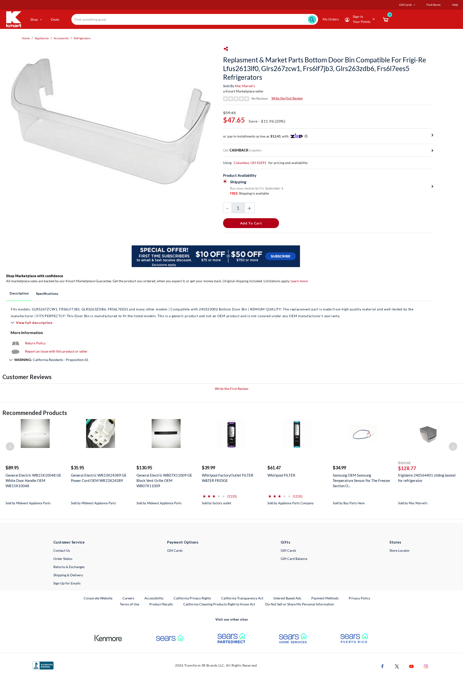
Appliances (42, 38)
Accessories (61, 38)
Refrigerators (82, 38)
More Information (27, 332)
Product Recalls (161, 604)
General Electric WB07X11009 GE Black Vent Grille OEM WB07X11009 (164, 480)
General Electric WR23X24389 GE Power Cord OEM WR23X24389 (99, 478)
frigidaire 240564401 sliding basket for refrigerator (427, 478)
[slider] (214, 494)
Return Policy (35, 343)
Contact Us (61, 550)
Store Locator (399, 550)
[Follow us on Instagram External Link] (426, 666)
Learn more (299, 281)
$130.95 (144, 467)
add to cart (251, 223)
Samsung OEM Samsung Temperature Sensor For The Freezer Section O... (361, 480)
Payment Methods (325, 598)
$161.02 (404, 463)
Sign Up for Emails (67, 583)
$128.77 (407, 468)
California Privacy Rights (192, 598)
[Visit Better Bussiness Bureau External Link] (43, 665)
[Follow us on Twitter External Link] (397, 666)
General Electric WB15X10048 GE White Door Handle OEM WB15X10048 (33, 480)
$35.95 (77, 467)
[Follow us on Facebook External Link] (382, 666)
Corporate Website (98, 598)
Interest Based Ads (287, 598)
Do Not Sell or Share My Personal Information (299, 604)
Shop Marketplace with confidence (34, 276)
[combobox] (194, 19)
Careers (129, 598)
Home (26, 38)
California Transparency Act (242, 598)
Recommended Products (34, 412)
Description (19, 293)
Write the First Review (287, 98)
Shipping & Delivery (68, 575)
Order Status (62, 559)
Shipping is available (249, 193)
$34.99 (339, 467)
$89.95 (12, 467)
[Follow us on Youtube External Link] (411, 666)
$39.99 (208, 467)
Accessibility (153, 598)
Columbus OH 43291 (250, 163)
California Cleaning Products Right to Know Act (219, 604)
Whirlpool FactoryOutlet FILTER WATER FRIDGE (227, 478)
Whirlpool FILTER (281, 475)
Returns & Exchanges (69, 567)
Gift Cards (175, 550)
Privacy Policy (359, 598)
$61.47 (274, 467)
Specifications (47, 293)
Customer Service (69, 542)
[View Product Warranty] (15, 343)
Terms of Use (129, 604)
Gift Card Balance (294, 559)
